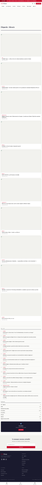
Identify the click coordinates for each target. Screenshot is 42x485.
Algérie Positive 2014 (5, 418)
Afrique (2, 414)
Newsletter (34, 484)
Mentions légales (25, 469)
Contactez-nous (4, 473)
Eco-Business (8, 6)
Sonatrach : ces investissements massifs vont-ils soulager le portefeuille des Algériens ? (19, 359)
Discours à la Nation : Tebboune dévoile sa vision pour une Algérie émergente (17, 382)
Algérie (2, 416)
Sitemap (23, 475)
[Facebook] (4, 459)
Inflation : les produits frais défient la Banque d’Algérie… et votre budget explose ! (18, 377)
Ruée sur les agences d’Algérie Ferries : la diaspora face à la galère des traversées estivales (19, 337)
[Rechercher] (32, 3)
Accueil (7, 484)
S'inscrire (21, 447)
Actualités (3, 410)
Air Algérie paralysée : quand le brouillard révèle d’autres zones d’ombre (16, 346)
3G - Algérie (3, 404)
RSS (40, 479)
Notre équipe (3, 471)
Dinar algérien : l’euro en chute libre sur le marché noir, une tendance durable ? (17, 391)
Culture (23, 6)
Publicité (2, 475)
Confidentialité (24, 471)
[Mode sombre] (35, 3)
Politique (19, 6)
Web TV (34, 6)
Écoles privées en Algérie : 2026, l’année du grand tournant (13, 341)
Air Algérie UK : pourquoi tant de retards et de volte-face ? (13, 368)
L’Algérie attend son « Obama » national (10, 386)
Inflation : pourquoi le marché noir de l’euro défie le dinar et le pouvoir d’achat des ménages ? (20, 373)
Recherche (20, 484)
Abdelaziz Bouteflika (5, 408)
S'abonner (38, 3)
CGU (23, 473)
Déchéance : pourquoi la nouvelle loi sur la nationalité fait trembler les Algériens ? (18, 355)
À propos (2, 469)
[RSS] (6, 459)
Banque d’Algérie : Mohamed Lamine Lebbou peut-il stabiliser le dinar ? (16, 364)
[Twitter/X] (2, 459)
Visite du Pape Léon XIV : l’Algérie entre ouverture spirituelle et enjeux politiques (17, 350)
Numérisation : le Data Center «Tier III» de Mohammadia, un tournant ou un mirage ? (18, 332)
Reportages (29, 6)
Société (14, 6)
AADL (2, 406)
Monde (3, 6)
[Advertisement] (21, 15)
